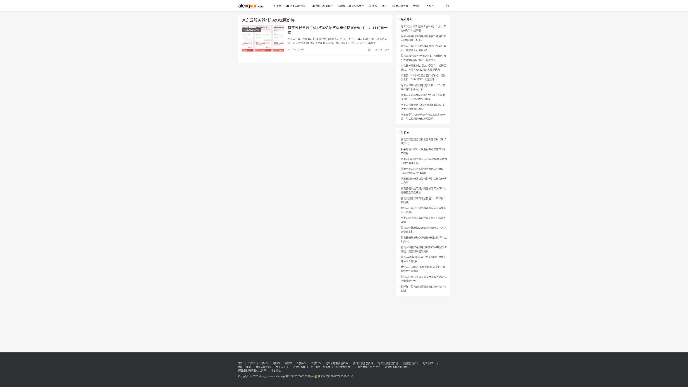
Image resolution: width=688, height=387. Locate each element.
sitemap (280, 376)
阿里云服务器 (297, 6)
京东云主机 (378, 6)
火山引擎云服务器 (320, 366)
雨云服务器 (401, 6)
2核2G (251, 363)
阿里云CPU (429, 363)
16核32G (315, 363)
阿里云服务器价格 (388, 363)
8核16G (301, 363)
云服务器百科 (410, 363)
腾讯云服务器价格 (363, 363)
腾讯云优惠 (244, 366)
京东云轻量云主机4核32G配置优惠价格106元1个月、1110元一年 (338, 30)
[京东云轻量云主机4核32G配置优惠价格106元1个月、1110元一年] (263, 38)
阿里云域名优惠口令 (337, 363)
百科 (428, 6)
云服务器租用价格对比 (367, 366)
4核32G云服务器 (251, 29)
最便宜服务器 (342, 366)
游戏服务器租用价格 (396, 366)
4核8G (288, 363)
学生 (418, 6)
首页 (278, 6)
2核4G (264, 363)
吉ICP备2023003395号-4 (299, 376)
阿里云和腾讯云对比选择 (252, 370)
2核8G (276, 363)
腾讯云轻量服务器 (351, 6)
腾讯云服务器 (323, 6)
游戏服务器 (299, 366)
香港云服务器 (263, 366)
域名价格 (276, 370)
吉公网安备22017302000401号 (335, 376)
